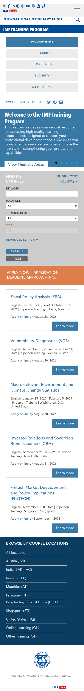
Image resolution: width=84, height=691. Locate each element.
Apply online (20, 317)
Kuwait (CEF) (16, 578)
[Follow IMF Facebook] (9, 6)
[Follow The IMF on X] (4, 6)
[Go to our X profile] (48, 102)
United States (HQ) (20, 619)
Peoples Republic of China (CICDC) (33, 602)
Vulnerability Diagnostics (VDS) (40, 341)
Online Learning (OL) (22, 628)
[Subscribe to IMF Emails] (38, 6)
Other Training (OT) (21, 636)
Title (9, 225)
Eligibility (42, 76)
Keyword (12, 188)
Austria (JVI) (15, 561)
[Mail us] (60, 102)
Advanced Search (20, 239)
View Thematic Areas (26, 165)
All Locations (42, 87)
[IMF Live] (59, 685)
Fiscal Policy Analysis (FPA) (36, 297)
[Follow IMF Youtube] (28, 6)
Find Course (42, 53)
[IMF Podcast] (33, 6)
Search (17, 251)
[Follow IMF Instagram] (17, 6)
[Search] (77, 19)
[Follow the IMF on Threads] (22, 6)
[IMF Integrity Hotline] (43, 6)
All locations (15, 553)
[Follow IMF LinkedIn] (13, 6)
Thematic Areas (42, 64)
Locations (13, 201)
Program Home (42, 42)
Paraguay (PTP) (18, 595)
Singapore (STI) (18, 611)
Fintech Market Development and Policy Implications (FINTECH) (38, 493)
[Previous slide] (6, 138)
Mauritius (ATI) (17, 587)
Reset (16, 258)
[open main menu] (77, 9)
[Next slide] (77, 138)
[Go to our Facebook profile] (54, 102)
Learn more (65, 326)
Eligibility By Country (67, 179)
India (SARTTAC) (19, 570)
